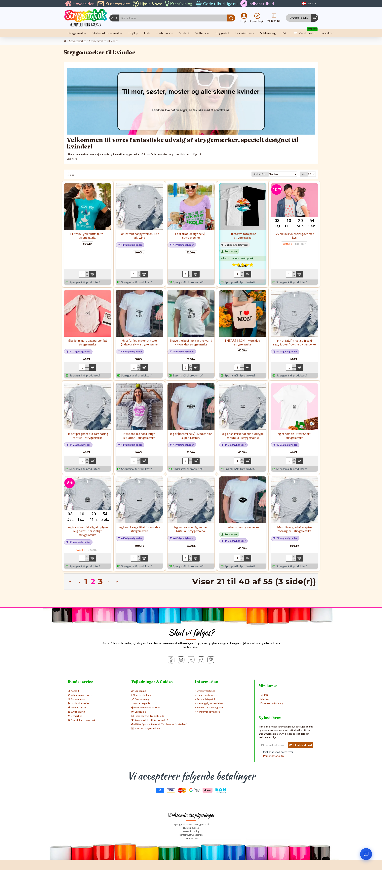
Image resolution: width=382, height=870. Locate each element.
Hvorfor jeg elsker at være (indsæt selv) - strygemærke (139, 342)
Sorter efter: (260, 174)
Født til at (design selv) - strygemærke (191, 236)
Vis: (304, 174)
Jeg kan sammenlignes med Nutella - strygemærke (190, 529)
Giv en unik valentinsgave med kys (294, 236)
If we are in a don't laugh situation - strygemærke (139, 435)
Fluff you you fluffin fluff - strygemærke (87, 236)
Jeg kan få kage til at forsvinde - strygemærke (139, 529)
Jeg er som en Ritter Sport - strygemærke (294, 435)
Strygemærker (77, 41)
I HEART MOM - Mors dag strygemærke (242, 342)
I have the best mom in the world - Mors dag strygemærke (191, 342)
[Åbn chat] (366, 854)
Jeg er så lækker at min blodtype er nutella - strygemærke (243, 435)
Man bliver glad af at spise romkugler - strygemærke (294, 529)
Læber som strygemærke (242, 527)
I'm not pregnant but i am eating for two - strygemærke (87, 435)
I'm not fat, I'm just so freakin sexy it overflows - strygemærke (294, 342)
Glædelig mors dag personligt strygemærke (87, 342)
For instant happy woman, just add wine (139, 236)
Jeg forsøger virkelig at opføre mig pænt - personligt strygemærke (87, 531)
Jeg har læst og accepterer (278, 753)
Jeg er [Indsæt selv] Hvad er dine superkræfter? (191, 435)
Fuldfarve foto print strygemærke (242, 236)
